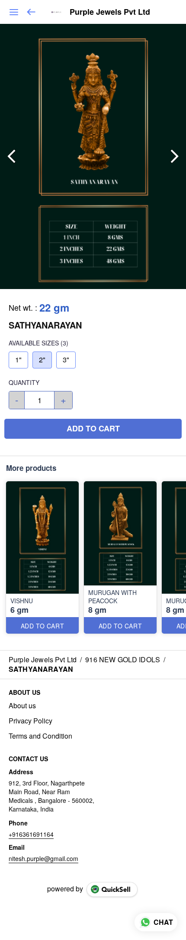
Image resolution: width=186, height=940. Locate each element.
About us (22, 705)
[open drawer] (14, 12)
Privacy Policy (30, 721)
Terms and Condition (40, 736)
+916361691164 (31, 834)
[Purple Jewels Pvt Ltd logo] (56, 12)
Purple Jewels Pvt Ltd (110, 12)
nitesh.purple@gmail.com (43, 858)
